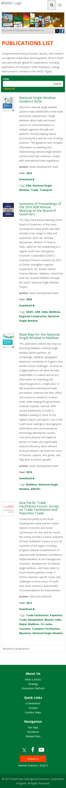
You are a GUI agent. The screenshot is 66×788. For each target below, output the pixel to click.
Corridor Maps (33, 712)
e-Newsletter (33, 703)
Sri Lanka (46, 624)
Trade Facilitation (37, 615)
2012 (29, 603)
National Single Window (48, 633)
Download (25, 179)
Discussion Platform (33, 688)
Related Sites (33, 736)
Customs (24, 628)
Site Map (33, 727)
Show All (9, 88)
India (45, 312)
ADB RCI (35, 489)
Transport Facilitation (46, 628)
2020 (29, 299)
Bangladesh (35, 619)
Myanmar (25, 633)
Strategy (33, 684)
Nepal (23, 624)
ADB (28, 185)
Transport (46, 190)
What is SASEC (33, 679)
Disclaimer (33, 732)
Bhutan (49, 619)
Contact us (33, 758)
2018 (29, 472)
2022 (29, 173)
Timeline (33, 708)
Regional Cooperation (33, 316)
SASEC (30, 312)
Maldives (54, 312)
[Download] (8, 103)
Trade (34, 190)
